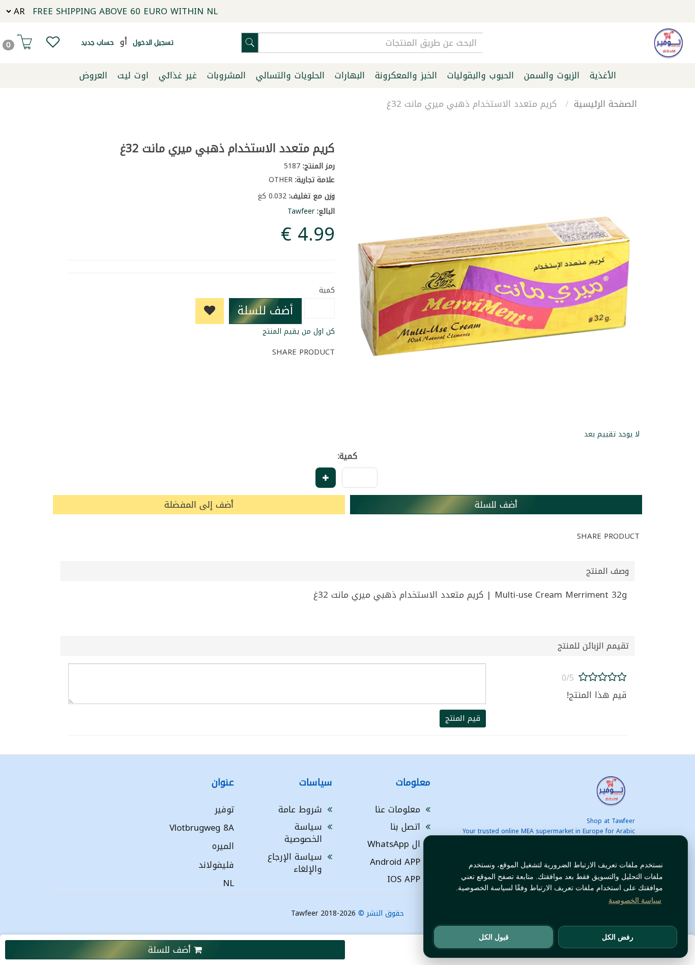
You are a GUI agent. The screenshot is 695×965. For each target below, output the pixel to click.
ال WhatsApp (393, 844)
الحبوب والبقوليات (480, 75)
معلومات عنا (397, 809)
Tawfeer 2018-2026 (323, 913)
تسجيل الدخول (153, 42)
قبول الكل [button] (494, 937)
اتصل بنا (405, 826)
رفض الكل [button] (617, 937)
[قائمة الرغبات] (53, 44)
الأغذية (603, 75)
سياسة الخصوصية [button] (635, 900)
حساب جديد (97, 42)
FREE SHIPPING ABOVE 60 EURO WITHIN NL (125, 11)
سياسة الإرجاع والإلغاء (295, 863)
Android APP (395, 862)
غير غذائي (178, 75)
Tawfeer (300, 211)
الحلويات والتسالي (290, 75)
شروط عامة (300, 809)
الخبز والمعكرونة (406, 75)
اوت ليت (133, 75)
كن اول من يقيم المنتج (299, 331)
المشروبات (226, 75)
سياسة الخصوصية (303, 832)
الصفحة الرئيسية (605, 104)
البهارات (350, 75)
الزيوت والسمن (552, 75)
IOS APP (403, 879)
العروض (93, 75)
